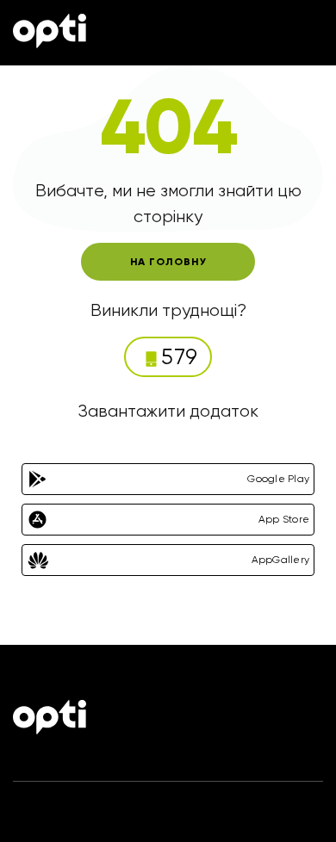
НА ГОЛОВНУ (168, 262)
